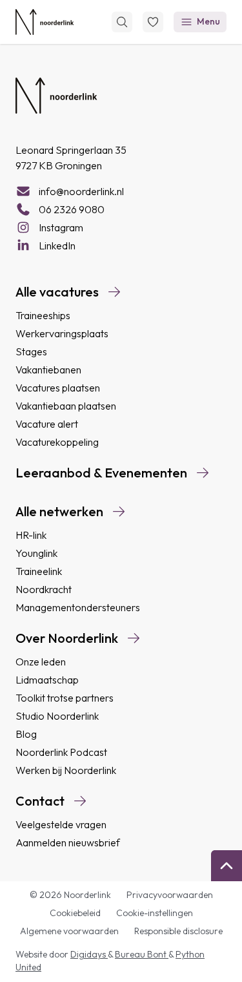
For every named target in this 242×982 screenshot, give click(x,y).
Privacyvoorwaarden (169, 895)
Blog (26, 733)
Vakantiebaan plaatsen (65, 405)
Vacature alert (46, 423)
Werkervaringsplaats (61, 333)
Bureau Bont (141, 954)
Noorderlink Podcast (61, 752)
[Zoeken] (122, 22)
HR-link (30, 534)
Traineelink (38, 571)
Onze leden (40, 661)
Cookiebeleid (75, 913)
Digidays (89, 954)
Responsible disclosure (178, 931)
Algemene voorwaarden (69, 931)
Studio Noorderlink (57, 715)
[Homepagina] (44, 21)
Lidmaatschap (47, 679)
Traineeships (42, 315)
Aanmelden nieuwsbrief (67, 842)
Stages (31, 351)
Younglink (36, 553)
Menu (208, 21)
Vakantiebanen (48, 369)
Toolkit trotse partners (64, 697)
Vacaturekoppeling (57, 441)
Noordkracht (43, 589)
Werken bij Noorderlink (65, 770)
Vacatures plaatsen (57, 387)
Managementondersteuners (77, 607)
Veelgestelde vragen (60, 824)
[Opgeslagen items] (153, 22)
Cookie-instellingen (154, 913)
